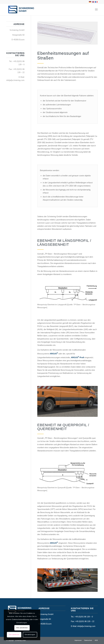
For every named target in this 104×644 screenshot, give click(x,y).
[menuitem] (96, 9)
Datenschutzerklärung (20, 619)
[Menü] (96, 9)
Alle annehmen (22, 628)
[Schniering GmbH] (21, 9)
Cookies (29, 613)
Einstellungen (30, 634)
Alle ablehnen (14, 634)
